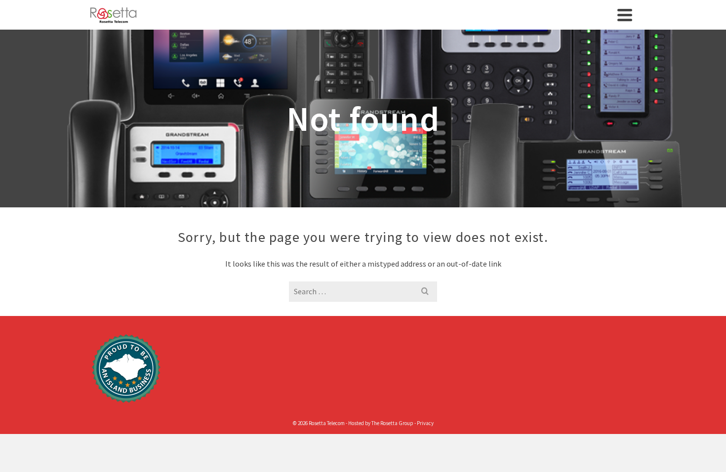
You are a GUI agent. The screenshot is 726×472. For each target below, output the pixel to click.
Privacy (425, 423)
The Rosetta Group (392, 423)
